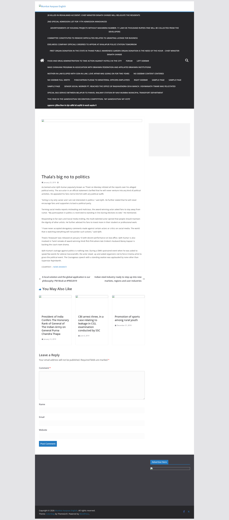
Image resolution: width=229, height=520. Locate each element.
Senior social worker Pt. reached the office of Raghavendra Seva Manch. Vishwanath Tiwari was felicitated (119, 86)
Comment (45, 368)
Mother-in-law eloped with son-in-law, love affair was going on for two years (88, 73)
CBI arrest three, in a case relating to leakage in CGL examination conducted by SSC (91, 323)
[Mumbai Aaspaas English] (42, 60)
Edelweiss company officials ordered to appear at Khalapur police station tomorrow (92, 44)
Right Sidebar (141, 80)
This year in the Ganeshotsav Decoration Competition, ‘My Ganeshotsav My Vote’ (88, 99)
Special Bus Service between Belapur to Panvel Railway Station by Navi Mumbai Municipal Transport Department (105, 92)
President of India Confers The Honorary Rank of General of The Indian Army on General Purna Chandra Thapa (55, 325)
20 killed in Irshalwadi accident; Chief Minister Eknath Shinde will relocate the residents (93, 15)
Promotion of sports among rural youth (127, 318)
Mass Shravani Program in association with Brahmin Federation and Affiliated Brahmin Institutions (99, 67)
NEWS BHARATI (60, 267)
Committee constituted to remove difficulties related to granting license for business (92, 38)
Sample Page (158, 80)
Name (42, 404)
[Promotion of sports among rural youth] (128, 297)
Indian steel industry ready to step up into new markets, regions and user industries (118, 279)
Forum (129, 61)
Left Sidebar (143, 61)
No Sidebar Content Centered (149, 73)
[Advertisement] (169, 139)
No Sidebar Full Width (58, 80)
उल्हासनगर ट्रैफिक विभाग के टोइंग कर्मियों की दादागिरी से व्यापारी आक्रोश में (71, 105)
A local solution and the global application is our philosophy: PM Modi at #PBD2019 (66, 279)
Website (43, 429)
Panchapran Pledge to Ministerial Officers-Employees (102, 80)
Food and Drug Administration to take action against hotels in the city (84, 61)
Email (41, 417)
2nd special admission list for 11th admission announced (77, 21)
